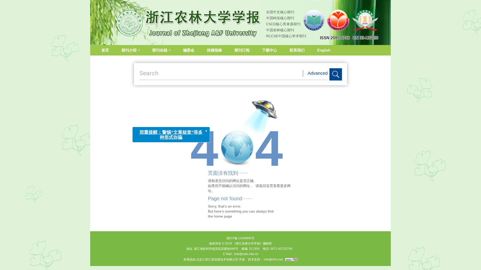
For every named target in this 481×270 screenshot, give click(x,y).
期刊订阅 (242, 50)
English (323, 50)
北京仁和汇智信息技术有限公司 (217, 259)
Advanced (318, 73)
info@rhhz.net (273, 259)
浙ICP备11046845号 (240, 238)
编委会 (188, 50)
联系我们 (297, 50)
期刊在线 (159, 50)
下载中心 (269, 50)
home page (223, 216)
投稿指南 (214, 50)
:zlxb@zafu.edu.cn (245, 254)
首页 (105, 50)
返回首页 (266, 186)
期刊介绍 (129, 50)
